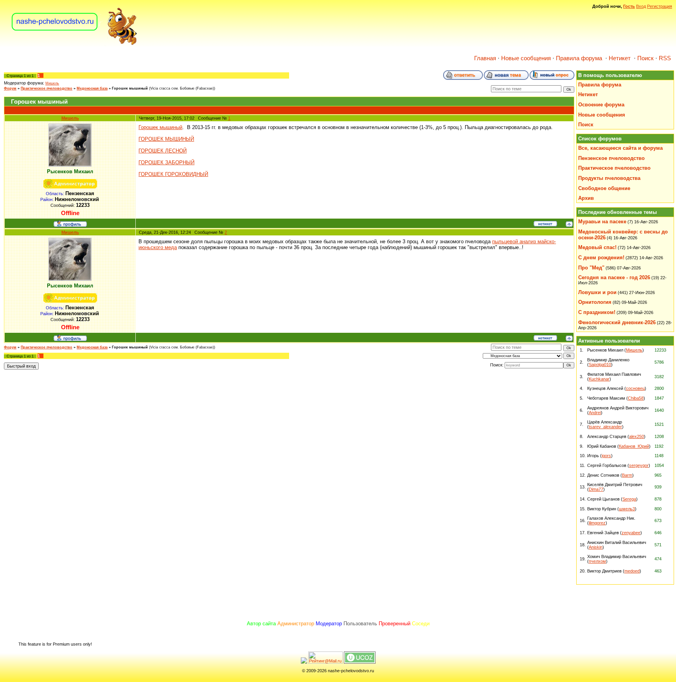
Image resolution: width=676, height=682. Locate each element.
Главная (485, 58)
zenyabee (631, 532)
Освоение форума (601, 105)
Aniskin (595, 547)
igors (606, 455)
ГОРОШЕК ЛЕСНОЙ (162, 151)
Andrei (595, 412)
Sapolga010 (600, 364)
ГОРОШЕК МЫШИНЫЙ (166, 139)
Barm (627, 475)
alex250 (636, 436)
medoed (632, 571)
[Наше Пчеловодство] (74, 44)
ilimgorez (597, 522)
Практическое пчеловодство (46, 88)
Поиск (645, 58)
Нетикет (620, 58)
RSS (665, 58)
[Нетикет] (545, 225)
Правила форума (579, 58)
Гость (629, 6)
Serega (629, 499)
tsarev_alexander (605, 426)
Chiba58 (636, 398)
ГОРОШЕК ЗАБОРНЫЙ (166, 162)
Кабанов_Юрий (634, 446)
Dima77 (596, 489)
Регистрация (659, 6)
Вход (641, 6)
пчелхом (597, 561)
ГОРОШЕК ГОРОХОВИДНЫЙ (173, 174)
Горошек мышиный (130, 88)
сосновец (635, 388)
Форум (10, 88)
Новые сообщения (526, 58)
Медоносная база (92, 88)
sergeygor (639, 465)
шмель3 (627, 508)
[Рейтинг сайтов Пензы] (304, 662)
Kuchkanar (599, 379)
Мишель (52, 83)
